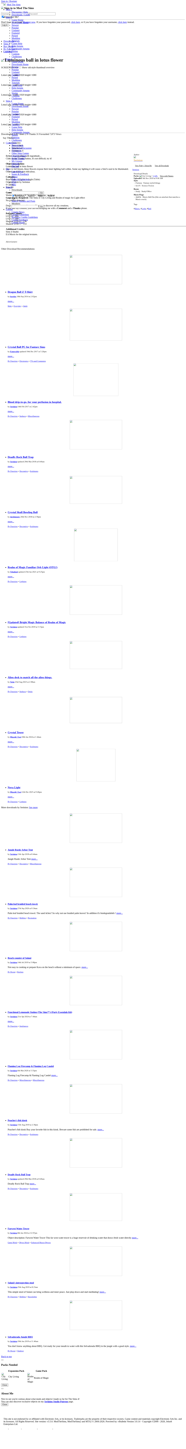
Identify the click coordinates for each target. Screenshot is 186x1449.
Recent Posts (17, 145)
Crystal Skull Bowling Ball (23, 512)
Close (4, 1385)
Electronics (23, 361)
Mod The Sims (13, 4)
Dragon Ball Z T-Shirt (20, 291)
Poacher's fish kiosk (17, 1120)
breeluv (13, 296)
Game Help (17, 43)
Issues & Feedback (20, 174)
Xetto (12, 682)
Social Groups (18, 158)
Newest (15, 25)
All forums (17, 150)
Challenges (17, 56)
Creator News (18, 212)
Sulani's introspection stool (21, 1283)
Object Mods (24, 1242)
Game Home (17, 20)
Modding (16, 38)
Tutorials (16, 41)
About (14, 177)
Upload (9, 209)
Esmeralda (14, 351)
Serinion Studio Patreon (56, 1401)
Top (5, 1429)
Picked (15, 35)
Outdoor (20, 1351)
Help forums (17, 46)
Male (10, 306)
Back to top (6, 1356)
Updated (15, 30)
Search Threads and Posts (23, 201)
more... (11, 301)
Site (7, 169)
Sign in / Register (9, 1)
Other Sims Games (20, 153)
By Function (13, 361)
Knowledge (32, 1297)
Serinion (13, 406)
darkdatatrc (15, 517)
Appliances (23, 1026)
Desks (30, 691)
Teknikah (14, 572)
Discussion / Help (20, 12)
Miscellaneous (33, 416)
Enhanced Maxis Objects (41, 1242)
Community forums (20, 48)
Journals (15, 164)
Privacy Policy (29, 1429)
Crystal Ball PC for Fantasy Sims (26, 347)
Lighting (22, 581)
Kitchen (20, 972)
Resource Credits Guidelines (25, 217)
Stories (15, 51)
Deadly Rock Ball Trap (21, 457)
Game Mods (12, 1242)
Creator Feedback (20, 220)
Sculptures (34, 471)
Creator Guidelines (20, 214)
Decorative (23, 471)
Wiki (14, 184)
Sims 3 (9, 59)
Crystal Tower (16, 732)
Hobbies (22, 918)
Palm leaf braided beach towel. (23, 904)
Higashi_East (15, 737)
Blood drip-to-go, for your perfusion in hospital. (35, 402)
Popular (15, 28)
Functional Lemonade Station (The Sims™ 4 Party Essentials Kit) (40, 1012)
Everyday (17, 306)
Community (11, 143)
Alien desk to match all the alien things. (30, 677)
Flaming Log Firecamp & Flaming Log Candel (31, 1066)
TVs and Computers (38, 361)
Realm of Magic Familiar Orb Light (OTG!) (32, 567)
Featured (16, 33)
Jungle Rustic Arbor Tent (20, 850)
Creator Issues (18, 222)
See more (33, 807)
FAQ (14, 182)
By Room (11, 972)
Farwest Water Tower (18, 1228)
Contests (15, 54)
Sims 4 (9, 101)
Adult (25, 306)
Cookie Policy (45, 1429)
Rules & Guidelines (21, 179)
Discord (15, 166)
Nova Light (14, 787)
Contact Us (14, 1429)
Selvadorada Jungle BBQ (20, 1337)
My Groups (17, 161)
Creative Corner (19, 156)
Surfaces (22, 416)
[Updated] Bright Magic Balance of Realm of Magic (37, 622)
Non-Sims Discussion (22, 148)
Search (9, 187)
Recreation (32, 918)
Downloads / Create (21, 15)
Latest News (17, 171)
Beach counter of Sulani (19, 958)
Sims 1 (9, 9)
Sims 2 (9, 17)
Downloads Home (20, 22)
